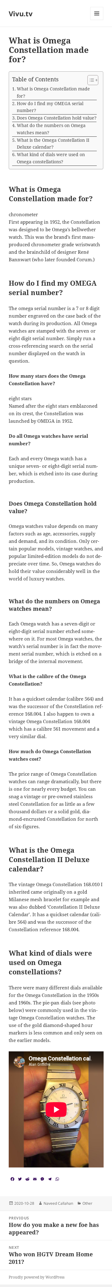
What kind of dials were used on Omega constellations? (51, 158)
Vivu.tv (21, 13)
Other (87, 1203)
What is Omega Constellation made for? (53, 92)
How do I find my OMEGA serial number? (50, 107)
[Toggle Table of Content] (90, 80)
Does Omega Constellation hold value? (56, 118)
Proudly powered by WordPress (36, 1277)
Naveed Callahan (58, 1203)
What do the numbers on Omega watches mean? (51, 128)
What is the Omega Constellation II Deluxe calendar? (53, 143)
